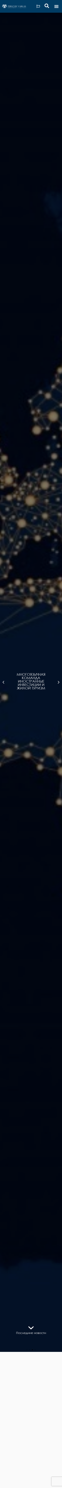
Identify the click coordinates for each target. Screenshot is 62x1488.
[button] (56, 6)
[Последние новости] (31, 1328)
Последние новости (31, 1333)
